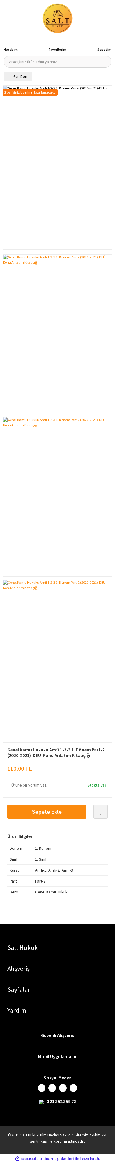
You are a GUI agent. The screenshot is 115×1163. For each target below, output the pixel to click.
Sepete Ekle (47, 811)
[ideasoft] (26, 1159)
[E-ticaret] (57, 1159)
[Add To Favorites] (100, 812)
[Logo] (57, 18)
